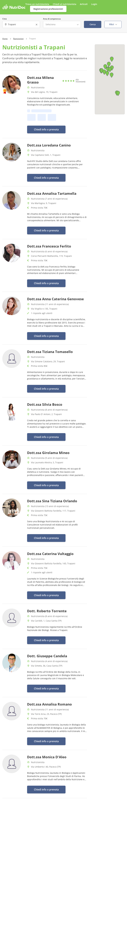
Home (5, 39)
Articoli (84, 4)
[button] (107, 73)
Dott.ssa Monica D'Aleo (46, 757)
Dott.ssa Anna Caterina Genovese (55, 299)
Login (94, 4)
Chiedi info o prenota (46, 129)
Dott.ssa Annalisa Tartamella (51, 193)
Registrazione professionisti (48, 8)
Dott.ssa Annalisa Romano (49, 704)
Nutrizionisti (18, 39)
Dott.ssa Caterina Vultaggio (50, 553)
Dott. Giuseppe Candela (47, 656)
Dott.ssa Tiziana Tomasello (50, 351)
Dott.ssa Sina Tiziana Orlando (52, 501)
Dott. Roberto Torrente (47, 611)
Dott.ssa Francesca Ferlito (49, 246)
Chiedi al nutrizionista (65, 4)
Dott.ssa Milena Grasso (40, 79)
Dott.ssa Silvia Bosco (44, 404)
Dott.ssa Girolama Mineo (48, 452)
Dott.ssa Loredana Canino (49, 145)
